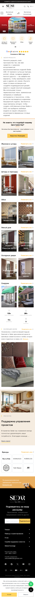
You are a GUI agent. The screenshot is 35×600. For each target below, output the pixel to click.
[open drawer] (3, 6)
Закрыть (25, 594)
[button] (33, 144)
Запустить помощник (17, 135)
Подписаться (24, 521)
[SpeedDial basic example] (31, 584)
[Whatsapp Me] (31, 584)
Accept (9, 594)
